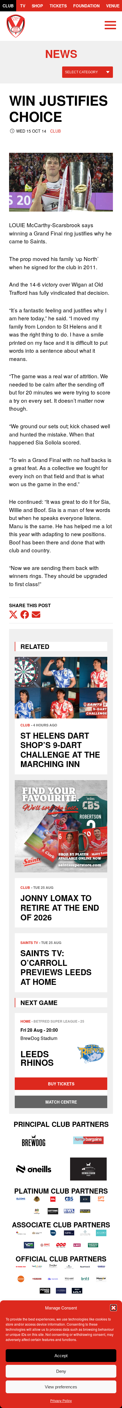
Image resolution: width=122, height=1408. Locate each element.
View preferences (61, 1386)
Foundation (86, 6)
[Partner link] (33, 1140)
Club (8, 6)
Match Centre (61, 1102)
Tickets (58, 6)
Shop (37, 6)
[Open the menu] (110, 26)
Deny (61, 1371)
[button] (113, 1308)
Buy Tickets (61, 1084)
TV (22, 6)
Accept (61, 1355)
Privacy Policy (61, 1400)
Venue (112, 6)
